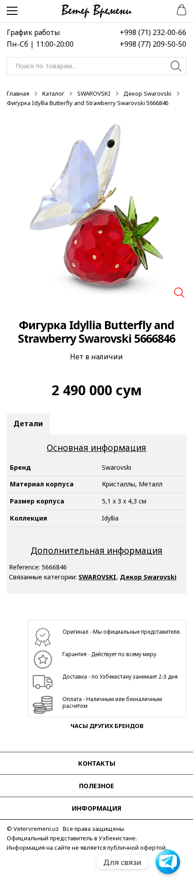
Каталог (53, 93)
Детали (28, 423)
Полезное (96, 785)
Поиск (176, 67)
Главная (18, 93)
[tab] (28, 424)
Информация (96, 808)
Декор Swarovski (147, 93)
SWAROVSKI (93, 93)
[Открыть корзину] (178, 9)
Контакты (96, 763)
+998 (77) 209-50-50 (153, 44)
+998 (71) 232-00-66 (153, 32)
